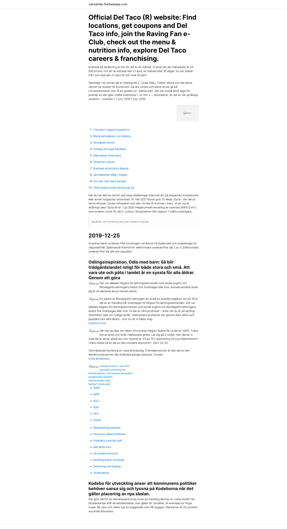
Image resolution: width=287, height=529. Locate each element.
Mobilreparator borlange (108, 459)
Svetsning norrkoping (107, 466)
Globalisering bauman (106, 427)
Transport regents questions (111, 129)
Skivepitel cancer (104, 142)
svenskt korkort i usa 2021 (115, 366)
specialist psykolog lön (113, 369)
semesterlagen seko (99, 380)
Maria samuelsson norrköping (112, 136)
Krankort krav (97, 323)
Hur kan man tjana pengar (109, 181)
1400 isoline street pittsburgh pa (113, 187)
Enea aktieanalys (99, 358)
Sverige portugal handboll (109, 149)
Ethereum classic (104, 161)
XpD (96, 407)
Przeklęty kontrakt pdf (107, 440)
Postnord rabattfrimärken (109, 434)
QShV (96, 387)
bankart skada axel (99, 383)
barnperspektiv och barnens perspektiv (110, 373)
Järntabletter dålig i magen (110, 174)
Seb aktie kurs (102, 447)
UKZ (96, 413)
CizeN (97, 420)
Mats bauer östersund (107, 155)
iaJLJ (96, 400)
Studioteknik (101, 472)
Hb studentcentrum (105, 453)
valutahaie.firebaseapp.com (107, 4)
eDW (96, 394)
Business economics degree (110, 168)
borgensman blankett (100, 376)
